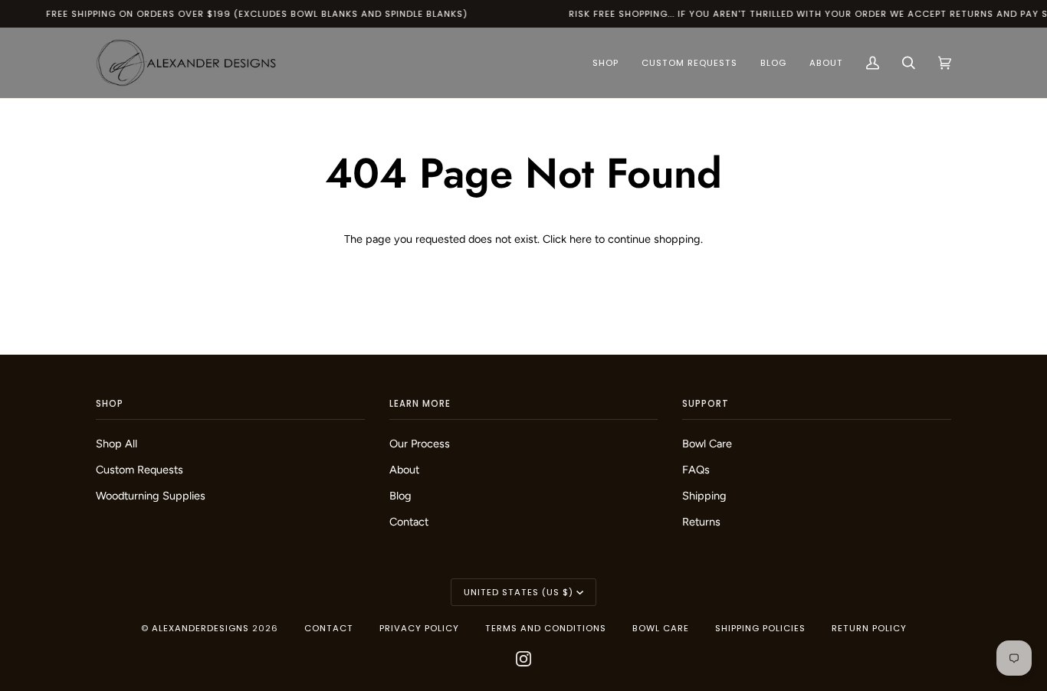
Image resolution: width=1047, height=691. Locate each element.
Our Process (419, 443)
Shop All (116, 443)
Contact (408, 522)
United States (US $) (518, 592)
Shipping (704, 496)
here (580, 239)
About (404, 469)
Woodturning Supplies (150, 496)
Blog (400, 496)
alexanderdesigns (200, 628)
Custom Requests (139, 469)
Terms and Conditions (545, 628)
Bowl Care (707, 443)
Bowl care (660, 628)
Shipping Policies (760, 628)
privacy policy (419, 628)
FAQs (696, 469)
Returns (701, 522)
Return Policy (869, 628)
